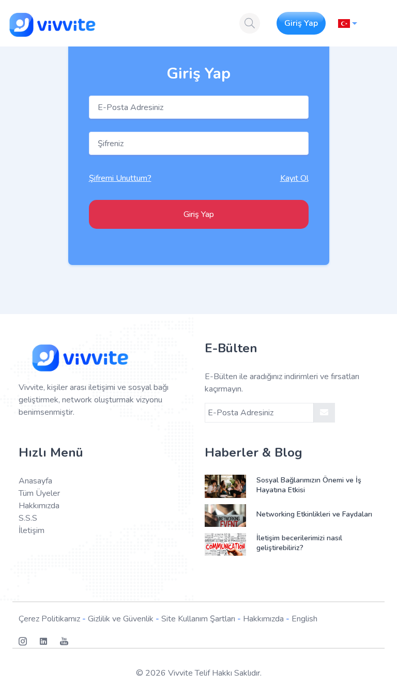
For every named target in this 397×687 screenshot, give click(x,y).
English (304, 618)
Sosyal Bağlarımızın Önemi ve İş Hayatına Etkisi (308, 485)
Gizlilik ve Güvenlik (121, 618)
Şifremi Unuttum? (120, 178)
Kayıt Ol (294, 178)
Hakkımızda (39, 505)
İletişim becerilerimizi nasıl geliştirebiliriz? (299, 543)
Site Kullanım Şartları (198, 618)
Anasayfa (35, 481)
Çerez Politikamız (49, 618)
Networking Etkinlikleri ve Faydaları (314, 514)
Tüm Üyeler (39, 493)
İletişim (31, 530)
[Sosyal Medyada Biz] (29, 641)
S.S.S (28, 518)
